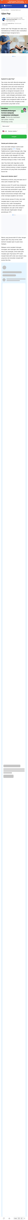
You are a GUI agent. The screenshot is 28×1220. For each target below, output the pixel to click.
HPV (14, 149)
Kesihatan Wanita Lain (16, 10)
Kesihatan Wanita (5, 10)
